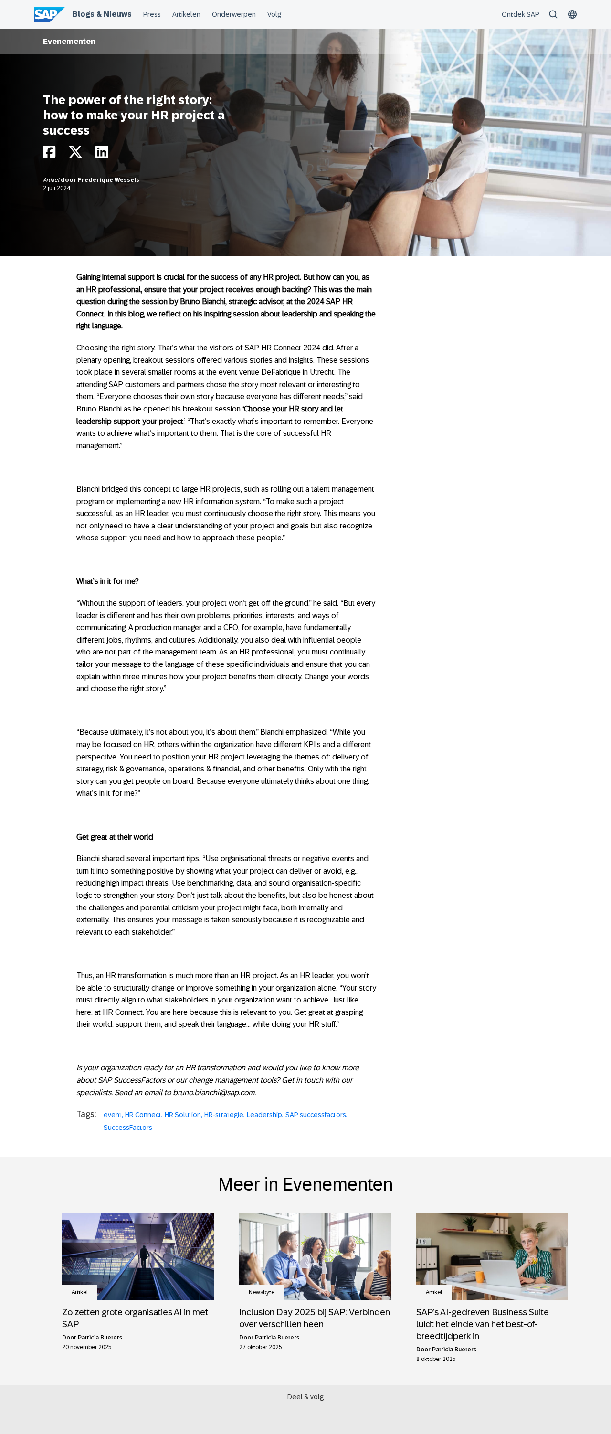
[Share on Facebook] (49, 154)
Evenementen (69, 41)
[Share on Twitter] (75, 154)
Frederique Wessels (108, 180)
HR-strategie (223, 1114)
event (113, 1114)
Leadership (264, 1114)
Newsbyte (261, 1292)
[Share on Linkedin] (101, 154)
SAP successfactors (315, 1114)
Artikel (52, 180)
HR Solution (183, 1114)
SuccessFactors (128, 1127)
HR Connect (143, 1114)
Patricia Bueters (100, 1337)
